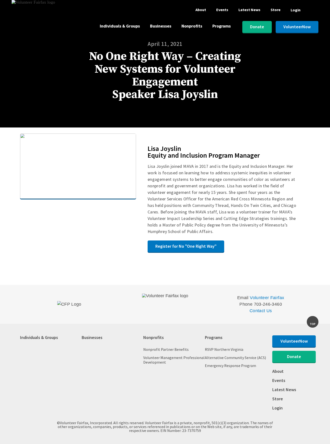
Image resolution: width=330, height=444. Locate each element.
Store (275, 10)
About (200, 10)
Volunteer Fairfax (267, 297)
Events (222, 10)
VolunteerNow (297, 26)
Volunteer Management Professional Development (174, 360)
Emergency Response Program (230, 365)
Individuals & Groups (120, 26)
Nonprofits (191, 26)
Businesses (160, 26)
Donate (257, 26)
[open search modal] (314, 11)
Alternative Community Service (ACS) (235, 357)
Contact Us (261, 310)
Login (296, 9)
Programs (221, 26)
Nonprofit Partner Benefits (166, 349)
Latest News (249, 10)
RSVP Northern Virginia (224, 349)
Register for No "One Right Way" (185, 246)
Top (313, 324)
